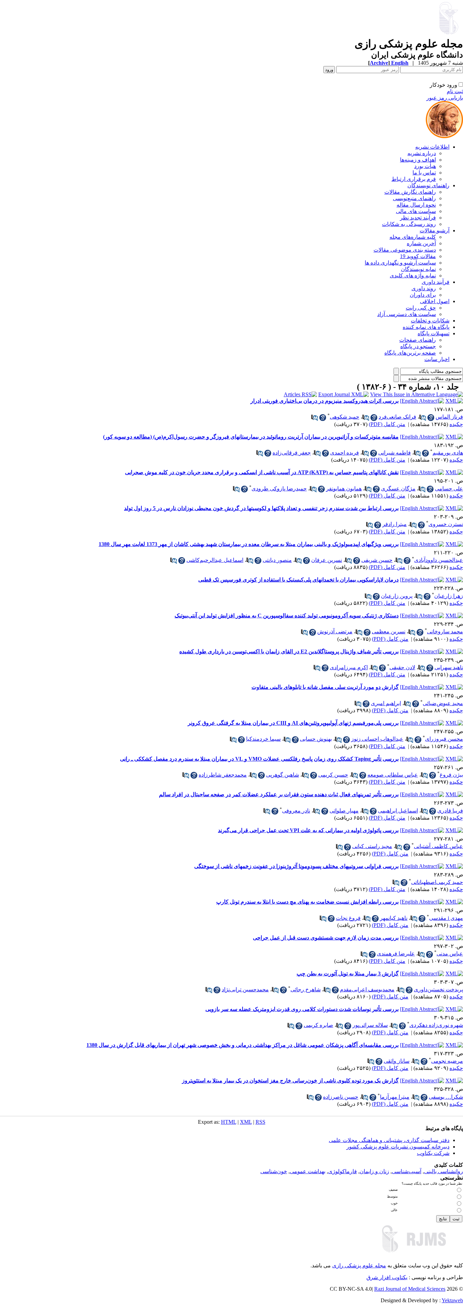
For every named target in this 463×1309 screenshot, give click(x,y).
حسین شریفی (376, 560)
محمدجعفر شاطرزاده (223, 775)
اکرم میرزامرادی (349, 667)
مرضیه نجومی (447, 1061)
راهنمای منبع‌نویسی (414, 198)
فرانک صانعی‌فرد (397, 417)
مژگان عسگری (398, 488)
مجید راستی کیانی (372, 846)
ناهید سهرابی (449, 667)
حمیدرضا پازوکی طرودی (279, 488)
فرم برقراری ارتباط (413, 179)
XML (246, 1122)
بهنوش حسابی (316, 739)
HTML (228, 1122)
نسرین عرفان (326, 560)
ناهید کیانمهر (393, 918)
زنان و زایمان (374, 1171)
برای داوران (423, 295)
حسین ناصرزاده (340, 1097)
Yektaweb (452, 1300)
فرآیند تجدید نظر (418, 217)
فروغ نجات (348, 918)
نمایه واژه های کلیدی (413, 275)
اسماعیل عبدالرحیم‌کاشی (214, 560)
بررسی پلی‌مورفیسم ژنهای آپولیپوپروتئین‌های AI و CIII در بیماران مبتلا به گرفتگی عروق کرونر (293, 723)
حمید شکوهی (344, 417)
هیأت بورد (425, 166)
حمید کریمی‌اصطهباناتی (437, 882)
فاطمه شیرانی (394, 453)
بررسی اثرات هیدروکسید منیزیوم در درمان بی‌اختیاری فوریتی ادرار (324, 401)
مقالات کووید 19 (418, 256)
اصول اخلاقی (434, 301)
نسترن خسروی (445, 524)
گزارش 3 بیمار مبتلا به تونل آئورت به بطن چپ (348, 973)
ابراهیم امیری (386, 703)
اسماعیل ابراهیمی (398, 811)
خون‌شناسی (273, 1171)
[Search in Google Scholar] (430, 417)
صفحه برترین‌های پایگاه (410, 353)
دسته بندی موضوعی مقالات (405, 250)
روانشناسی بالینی (443, 1171)
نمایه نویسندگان (418, 269)
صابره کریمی (318, 1025)
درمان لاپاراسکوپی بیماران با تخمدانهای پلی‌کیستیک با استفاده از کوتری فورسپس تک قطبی (298, 580)
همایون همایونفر (344, 488)
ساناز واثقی (396, 1061)
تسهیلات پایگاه (433, 333)
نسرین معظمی (388, 631)
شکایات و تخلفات (430, 320)
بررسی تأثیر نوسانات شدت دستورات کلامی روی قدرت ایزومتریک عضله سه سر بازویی (302, 1009)
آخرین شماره (421, 243)
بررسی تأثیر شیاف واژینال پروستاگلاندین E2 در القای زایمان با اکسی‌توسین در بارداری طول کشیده (289, 651)
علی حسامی (449, 488)
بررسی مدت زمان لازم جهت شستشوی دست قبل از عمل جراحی (326, 938)
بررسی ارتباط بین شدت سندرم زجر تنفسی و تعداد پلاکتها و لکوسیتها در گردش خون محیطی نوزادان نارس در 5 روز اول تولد (261, 508)
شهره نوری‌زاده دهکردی (436, 1025)
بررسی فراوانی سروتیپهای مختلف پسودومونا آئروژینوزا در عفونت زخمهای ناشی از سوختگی (296, 866)
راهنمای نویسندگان (428, 185)
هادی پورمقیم (447, 453)
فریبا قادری (450, 811)
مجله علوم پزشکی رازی (359, 1265)
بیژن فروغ (451, 775)
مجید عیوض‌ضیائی (443, 703)
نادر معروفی (296, 811)
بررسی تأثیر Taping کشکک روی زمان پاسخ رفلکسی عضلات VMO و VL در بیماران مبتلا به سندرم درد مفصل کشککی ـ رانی (259, 759)
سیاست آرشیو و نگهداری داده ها (400, 263)
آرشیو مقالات (434, 230)
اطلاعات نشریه (432, 147)
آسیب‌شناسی (406, 1171)
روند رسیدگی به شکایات (409, 224)
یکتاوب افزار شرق (386, 1277)
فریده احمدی (344, 453)
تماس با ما (424, 172)
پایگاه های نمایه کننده (426, 327)
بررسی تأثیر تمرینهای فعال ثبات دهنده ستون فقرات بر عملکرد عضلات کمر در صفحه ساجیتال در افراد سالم (279, 794)
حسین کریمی (333, 775)
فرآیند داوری (435, 282)
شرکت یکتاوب (433, 1153)
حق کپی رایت (421, 308)
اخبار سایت (436, 359)
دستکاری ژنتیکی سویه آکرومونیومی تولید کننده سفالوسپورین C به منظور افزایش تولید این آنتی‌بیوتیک (287, 615)
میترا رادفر (394, 524)
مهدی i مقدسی (446, 918)
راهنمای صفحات (417, 340)
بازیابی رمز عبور (444, 98)
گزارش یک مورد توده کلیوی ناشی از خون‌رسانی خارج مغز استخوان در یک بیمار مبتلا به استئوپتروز (290, 1080)
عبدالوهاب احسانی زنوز (377, 739)
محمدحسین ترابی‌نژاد (245, 989)
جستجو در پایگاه (418, 346)
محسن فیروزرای (444, 739)
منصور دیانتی (277, 560)
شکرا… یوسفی (446, 1097)
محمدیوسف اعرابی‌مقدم (367, 989)
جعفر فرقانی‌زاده (292, 453)
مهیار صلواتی (344, 811)
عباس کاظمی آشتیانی (438, 846)
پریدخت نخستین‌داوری (438, 989)
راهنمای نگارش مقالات (410, 192)
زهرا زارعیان (448, 596)
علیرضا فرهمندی (396, 953)
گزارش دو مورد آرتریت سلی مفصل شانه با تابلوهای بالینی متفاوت (325, 687)
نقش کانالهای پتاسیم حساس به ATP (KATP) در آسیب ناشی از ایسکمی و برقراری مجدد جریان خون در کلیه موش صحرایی (262, 472)
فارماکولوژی (342, 1171)
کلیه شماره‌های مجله (412, 237)
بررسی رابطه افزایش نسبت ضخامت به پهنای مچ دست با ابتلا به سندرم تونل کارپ (307, 902)
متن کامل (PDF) (387, 424)
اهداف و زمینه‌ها (418, 160)
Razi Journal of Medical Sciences (409, 1289)
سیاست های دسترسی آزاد (406, 314)
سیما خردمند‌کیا (263, 739)
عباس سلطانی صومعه (392, 775)
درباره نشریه (421, 153)
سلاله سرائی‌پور (370, 1025)
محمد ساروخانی (445, 631)
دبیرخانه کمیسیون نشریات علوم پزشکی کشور (397, 1146)
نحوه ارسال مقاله (416, 205)
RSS (260, 1122)
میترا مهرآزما (394, 1097)
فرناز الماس (449, 417)
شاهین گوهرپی (282, 775)
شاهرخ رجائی (305, 989)
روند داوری (423, 288)
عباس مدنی (450, 953)
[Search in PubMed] (422, 417)
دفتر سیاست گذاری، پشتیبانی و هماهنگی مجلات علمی (389, 1140)
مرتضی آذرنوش (335, 631)
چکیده (456, 424)
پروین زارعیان (396, 596)
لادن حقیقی (402, 667)
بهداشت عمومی (307, 1171)
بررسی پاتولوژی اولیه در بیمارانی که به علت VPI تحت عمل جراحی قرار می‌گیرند (308, 830)
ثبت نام (455, 91)
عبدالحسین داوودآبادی (438, 560)
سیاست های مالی (416, 211)
